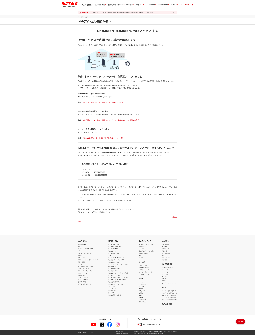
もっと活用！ (142, 249)
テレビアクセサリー (83, 279)
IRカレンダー (165, 274)
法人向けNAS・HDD (113, 253)
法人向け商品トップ (113, 244)
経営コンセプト (166, 249)
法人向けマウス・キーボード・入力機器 (118, 273)
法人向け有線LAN (113, 249)
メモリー (80, 255)
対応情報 (141, 289)
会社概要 (164, 246)
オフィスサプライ (113, 288)
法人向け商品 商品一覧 (114, 295)
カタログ (141, 295)
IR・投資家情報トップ (168, 267)
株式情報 (164, 281)
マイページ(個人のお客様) (169, 291)
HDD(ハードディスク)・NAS (85, 249)
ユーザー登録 (142, 299)
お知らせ (141, 297)
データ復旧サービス (144, 274)
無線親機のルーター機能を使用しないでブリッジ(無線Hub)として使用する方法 (110, 120)
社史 (163, 255)
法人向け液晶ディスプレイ (115, 268)
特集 (140, 255)
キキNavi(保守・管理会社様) (169, 299)
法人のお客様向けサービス (146, 272)
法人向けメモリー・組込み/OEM (116, 260)
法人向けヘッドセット (114, 275)
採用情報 (164, 260)
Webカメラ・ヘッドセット (85, 268)
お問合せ (141, 293)
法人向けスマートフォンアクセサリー (118, 277)
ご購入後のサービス (144, 270)
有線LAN (80, 246)
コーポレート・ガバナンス (169, 283)
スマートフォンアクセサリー (85, 271)
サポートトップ (143, 282)
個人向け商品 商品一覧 (84, 284)
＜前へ (80, 221)
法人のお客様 (167, 304)
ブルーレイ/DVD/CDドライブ (85, 253)
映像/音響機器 (81, 262)
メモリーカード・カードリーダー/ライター (89, 260)
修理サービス (142, 291)
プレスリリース (166, 258)
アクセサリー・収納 (83, 277)
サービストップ (143, 265)
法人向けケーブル (113, 271)
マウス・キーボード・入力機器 (85, 266)
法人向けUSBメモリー (114, 262)
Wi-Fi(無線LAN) (82, 244)
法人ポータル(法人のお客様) (169, 293)
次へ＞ (175, 216)
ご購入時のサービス (144, 267)
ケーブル (80, 264)
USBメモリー (81, 258)
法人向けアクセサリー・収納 (115, 284)
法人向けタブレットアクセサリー (117, 279)
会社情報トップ (166, 244)
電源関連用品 (81, 275)
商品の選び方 (142, 246)
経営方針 (164, 276)
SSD (79, 251)
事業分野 (164, 251)
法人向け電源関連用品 (114, 282)
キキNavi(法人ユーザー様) (169, 297)
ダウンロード (142, 286)
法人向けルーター (113, 251)
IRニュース (165, 270)
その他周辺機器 (82, 282)
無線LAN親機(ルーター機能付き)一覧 (95, 138)
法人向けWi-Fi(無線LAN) (114, 246)
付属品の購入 (142, 302)
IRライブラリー (166, 272)
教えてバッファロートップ (146, 244)
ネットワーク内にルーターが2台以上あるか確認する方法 (102, 102)
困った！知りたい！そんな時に (146, 251)
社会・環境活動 (166, 253)
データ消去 (111, 293)
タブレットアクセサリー (84, 273)
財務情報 (164, 278)
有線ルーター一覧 (116, 138)
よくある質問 (142, 284)
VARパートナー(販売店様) (169, 295)
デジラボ (141, 258)
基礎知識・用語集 (143, 253)
